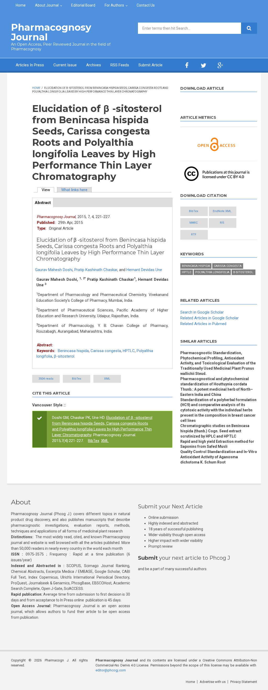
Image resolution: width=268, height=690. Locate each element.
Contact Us (146, 5)
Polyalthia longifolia (212, 272)
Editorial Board (83, 5)
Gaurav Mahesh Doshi (53, 269)
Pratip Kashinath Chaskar (95, 269)
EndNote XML (222, 211)
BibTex (76, 378)
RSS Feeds (119, 65)
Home (21, 5)
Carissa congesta (106, 350)
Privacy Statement (243, 681)
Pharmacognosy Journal (51, 32)
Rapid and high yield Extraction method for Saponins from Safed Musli (217, 444)
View (48, 189)
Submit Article (150, 65)
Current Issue (65, 65)
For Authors (114, 5)
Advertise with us (213, 681)
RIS (222, 222)
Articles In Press (30, 65)
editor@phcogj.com (111, 670)
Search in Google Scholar (202, 312)
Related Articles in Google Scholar (209, 318)
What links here (74, 189)
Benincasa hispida (73, 350)
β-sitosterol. (64, 356)
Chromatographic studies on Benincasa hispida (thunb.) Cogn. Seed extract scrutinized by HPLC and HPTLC (214, 431)
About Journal (47, 5)
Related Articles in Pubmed (203, 323)
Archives (93, 65)
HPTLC (129, 350)
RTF (193, 234)
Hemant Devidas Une (144, 269)
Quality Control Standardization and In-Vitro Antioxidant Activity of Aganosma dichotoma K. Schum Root (218, 457)
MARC (193, 222)
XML (107, 378)
